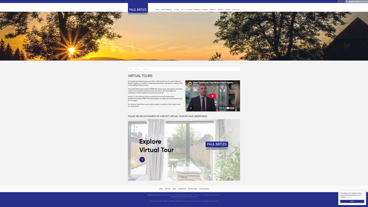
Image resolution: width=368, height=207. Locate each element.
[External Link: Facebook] (339, 1)
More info (348, 197)
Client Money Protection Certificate (210, 201)
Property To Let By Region (169, 201)
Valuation (220, 9)
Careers (227, 9)
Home (157, 9)
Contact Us (235, 9)
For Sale (176, 9)
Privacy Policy (186, 201)
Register (205, 9)
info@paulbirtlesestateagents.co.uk (211, 195)
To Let (183, 9)
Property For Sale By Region (156, 201)
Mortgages (197, 9)
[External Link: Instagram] (344, 1)
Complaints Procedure (196, 201)
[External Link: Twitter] (341, 1)
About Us (213, 9)
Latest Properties (166, 9)
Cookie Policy (179, 201)
